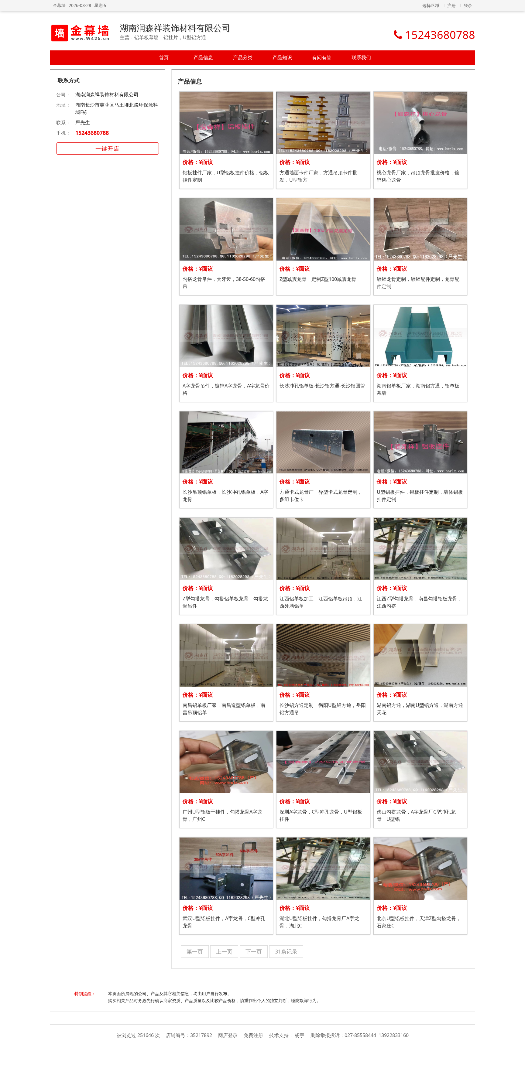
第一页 (195, 951)
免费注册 (253, 1035)
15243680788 (92, 132)
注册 (451, 5)
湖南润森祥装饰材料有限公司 (175, 27)
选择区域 (430, 5)
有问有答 (321, 57)
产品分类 (242, 57)
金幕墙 (59, 5)
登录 (468, 5)
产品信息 (203, 57)
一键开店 (107, 148)
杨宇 (299, 1035)
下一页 (253, 951)
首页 (164, 57)
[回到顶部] (517, 1067)
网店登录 (228, 1035)
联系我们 (361, 57)
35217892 (201, 1035)
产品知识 (282, 57)
